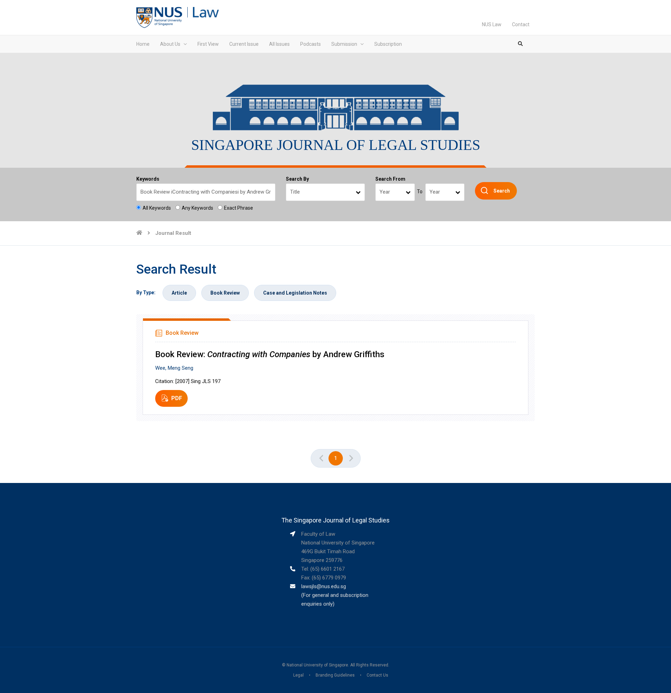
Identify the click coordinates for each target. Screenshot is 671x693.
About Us (170, 44)
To (420, 191)
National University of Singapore (317, 665)
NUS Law (492, 24)
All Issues (279, 44)
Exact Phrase (238, 208)
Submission (344, 44)
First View (208, 44)
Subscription (388, 44)
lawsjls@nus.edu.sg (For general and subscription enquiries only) (334, 595)
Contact (520, 24)
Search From (390, 179)
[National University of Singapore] (159, 17)
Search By (297, 179)
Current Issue (244, 44)
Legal (298, 675)
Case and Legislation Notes (295, 293)
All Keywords (157, 208)
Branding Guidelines (335, 675)
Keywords (147, 179)
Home (143, 44)
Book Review (225, 293)
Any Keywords (197, 208)
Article (179, 293)
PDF (176, 398)
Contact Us (377, 675)
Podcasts (310, 44)
